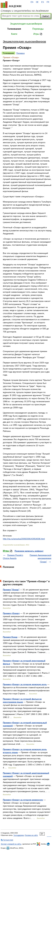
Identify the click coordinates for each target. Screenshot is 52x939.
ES (42, 2)
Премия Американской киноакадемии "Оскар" (40, 558)
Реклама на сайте (31, 835)
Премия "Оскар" (11, 589)
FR (48, 2)
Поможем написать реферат (29, 551)
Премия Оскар (10, 637)
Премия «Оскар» (11, 613)
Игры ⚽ (37, 34)
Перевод (20, 53)
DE (37, 2)
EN (32, 2)
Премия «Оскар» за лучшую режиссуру (23, 800)
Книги (14, 34)
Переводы (38, 29)
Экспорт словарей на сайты (11, 844)
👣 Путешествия (7, 840)
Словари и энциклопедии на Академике (25, 10)
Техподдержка (18, 835)
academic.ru (11, 4)
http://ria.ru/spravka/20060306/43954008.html (24, 539)
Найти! (45, 16)
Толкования (14, 29)
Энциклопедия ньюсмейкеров (26, 24)
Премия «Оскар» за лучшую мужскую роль (25, 684)
